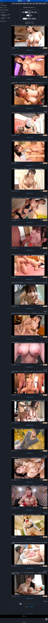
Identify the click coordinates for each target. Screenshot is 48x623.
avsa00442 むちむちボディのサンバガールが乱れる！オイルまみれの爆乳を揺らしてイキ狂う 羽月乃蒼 (29, 457)
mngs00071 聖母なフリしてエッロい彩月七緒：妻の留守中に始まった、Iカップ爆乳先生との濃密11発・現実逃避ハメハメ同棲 (29, 573)
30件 (29, 12)
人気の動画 (33, 18)
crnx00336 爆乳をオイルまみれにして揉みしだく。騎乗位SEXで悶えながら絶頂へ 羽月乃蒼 (27, 168)
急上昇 (29, 18)
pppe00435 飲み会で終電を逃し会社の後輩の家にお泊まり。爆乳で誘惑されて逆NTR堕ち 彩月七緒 (28, 25)
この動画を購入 (45, 106)
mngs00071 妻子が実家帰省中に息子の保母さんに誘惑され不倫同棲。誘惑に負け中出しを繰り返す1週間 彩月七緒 (29, 543)
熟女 (18, 3)
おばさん (44, 3)
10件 (23, 12)
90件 (35, 12)
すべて (13, 3)
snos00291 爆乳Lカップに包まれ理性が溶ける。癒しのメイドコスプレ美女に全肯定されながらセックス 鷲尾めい (29, 83)
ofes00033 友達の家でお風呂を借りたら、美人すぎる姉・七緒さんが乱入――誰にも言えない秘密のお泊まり (29, 283)
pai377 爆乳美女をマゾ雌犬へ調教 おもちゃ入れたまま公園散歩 (23, 428)
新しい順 (24, 18)
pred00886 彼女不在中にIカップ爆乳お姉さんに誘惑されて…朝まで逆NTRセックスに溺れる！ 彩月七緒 (29, 140)
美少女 (36, 3)
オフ (31, 15)
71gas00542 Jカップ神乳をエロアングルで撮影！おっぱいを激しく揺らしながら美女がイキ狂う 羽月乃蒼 (29, 197)
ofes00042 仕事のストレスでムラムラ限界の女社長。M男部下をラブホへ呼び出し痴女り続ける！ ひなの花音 (29, 372)
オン (28, 15)
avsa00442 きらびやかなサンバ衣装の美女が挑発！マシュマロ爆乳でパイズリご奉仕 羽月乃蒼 (27, 485)
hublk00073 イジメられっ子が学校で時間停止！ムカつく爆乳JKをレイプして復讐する (26, 514)
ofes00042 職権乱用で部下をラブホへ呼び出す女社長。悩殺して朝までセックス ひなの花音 (27, 342)
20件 (26, 12)
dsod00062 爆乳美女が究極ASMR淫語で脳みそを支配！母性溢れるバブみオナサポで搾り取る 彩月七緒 (29, 54)
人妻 (16, 3)
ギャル (31, 3)
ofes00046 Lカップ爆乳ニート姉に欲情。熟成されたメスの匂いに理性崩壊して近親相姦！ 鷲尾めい (28, 400)
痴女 (28, 3)
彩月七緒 (18, 135)
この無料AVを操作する (29, 50)
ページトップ (24, 616)
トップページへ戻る (29, 613)
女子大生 (40, 3)
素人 (21, 3)
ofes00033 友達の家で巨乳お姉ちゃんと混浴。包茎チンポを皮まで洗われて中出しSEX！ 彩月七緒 (28, 254)
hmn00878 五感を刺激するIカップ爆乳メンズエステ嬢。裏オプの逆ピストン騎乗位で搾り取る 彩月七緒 (29, 112)
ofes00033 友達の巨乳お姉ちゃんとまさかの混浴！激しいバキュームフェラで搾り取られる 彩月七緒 (29, 225)
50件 (32, 12)
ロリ (33, 3)
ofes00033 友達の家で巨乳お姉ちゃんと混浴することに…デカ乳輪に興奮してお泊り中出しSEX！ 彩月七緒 (29, 314)
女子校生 (24, 3)
